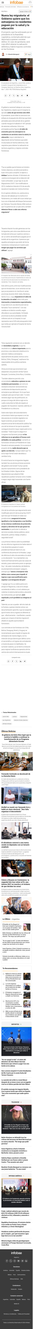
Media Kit (16, 1303)
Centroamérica (21, 1274)
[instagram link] (14, 1260)
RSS (22, 1279)
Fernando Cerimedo (8, 6)
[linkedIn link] (26, 1260)
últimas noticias (7, 723)
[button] (2, 2)
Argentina (5, 1299)
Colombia (11, 1270)
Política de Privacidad (23, 1314)
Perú (14, 1274)
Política (4, 11)
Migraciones (23, 716)
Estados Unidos (25, 1270)
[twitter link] (10, 1260)
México (10, 1274)
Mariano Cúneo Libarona (21, 720)
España (18, 1270)
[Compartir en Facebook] (9, 95)
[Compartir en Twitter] (13, 95)
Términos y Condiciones (10, 1314)
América (5, 1270)
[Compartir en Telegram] (21, 95)
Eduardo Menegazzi (13, 54)
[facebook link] (6, 1260)
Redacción (14, 1289)
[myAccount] (30, 2)
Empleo (20, 1289)
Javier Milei (6, 716)
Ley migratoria (6, 720)
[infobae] (16, 2)
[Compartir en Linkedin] (17, 95)
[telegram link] (22, 1260)
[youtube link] (18, 1260)
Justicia (14, 716)
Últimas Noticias (14, 1279)
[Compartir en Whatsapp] (5, 95)
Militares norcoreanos (21, 6)
